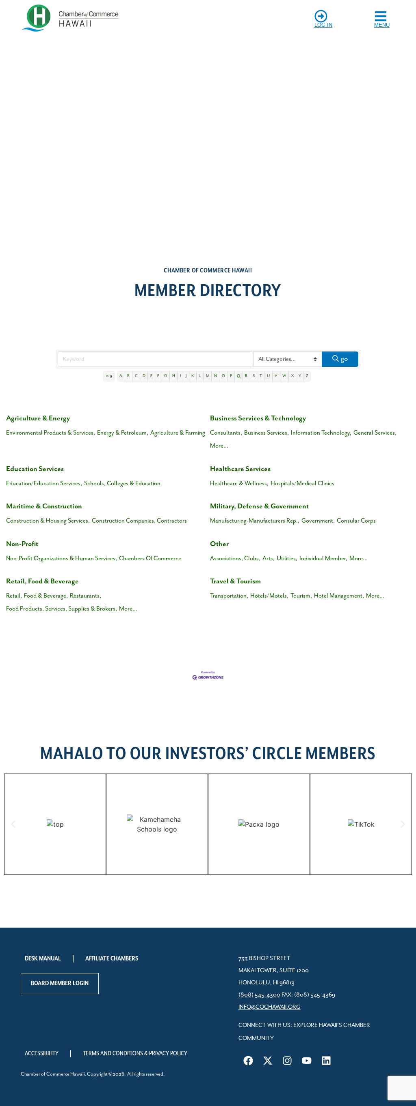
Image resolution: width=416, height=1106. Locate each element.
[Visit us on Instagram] (287, 1060)
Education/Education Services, (44, 483)
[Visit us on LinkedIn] (326, 1060)
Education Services (35, 469)
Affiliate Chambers (111, 958)
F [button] (158, 376)
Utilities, (287, 558)
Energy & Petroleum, (122, 432)
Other (219, 544)
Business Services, (266, 432)
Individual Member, (323, 558)
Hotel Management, (339, 595)
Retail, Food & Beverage (42, 581)
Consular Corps (356, 520)
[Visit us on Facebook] (248, 1060)
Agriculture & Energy (38, 418)
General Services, (374, 432)
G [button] (165, 376)
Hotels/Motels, (269, 595)
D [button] (144, 376)
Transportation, (229, 595)
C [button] (136, 376)
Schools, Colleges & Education (122, 483)
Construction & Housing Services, (48, 520)
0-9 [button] (109, 376)
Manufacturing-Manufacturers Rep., (254, 520)
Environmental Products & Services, (50, 432)
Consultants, (226, 432)
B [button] (128, 376)
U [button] (268, 376)
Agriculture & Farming (177, 432)
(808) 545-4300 (259, 995)
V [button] (276, 376)
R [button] (246, 376)
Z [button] (307, 376)
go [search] (344, 359)
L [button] (200, 376)
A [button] (120, 376)
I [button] (180, 376)
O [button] (223, 376)
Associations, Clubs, (235, 558)
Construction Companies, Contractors (139, 520)
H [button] (173, 376)
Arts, (268, 558)
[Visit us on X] (267, 1060)
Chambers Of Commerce (150, 558)
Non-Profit (22, 544)
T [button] (261, 376)
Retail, (14, 595)
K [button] (192, 376)
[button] (13, 824)
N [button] (215, 376)
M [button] (207, 376)
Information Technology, (321, 432)
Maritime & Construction (44, 506)
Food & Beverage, (46, 595)
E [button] (151, 376)
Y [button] (300, 376)
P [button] (231, 376)
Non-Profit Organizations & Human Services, (61, 558)
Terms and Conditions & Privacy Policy (135, 1053)
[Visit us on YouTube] (306, 1060)
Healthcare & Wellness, (239, 483)
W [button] (284, 376)
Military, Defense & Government (259, 506)
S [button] (254, 376)
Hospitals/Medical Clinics (302, 483)
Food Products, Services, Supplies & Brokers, (61, 608)
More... (219, 445)
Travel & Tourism (235, 581)
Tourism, (301, 595)
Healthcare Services (240, 469)
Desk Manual (43, 958)
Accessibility (41, 1053)
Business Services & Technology (258, 418)
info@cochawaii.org (269, 1007)
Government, (318, 520)
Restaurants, (85, 595)
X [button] (292, 376)
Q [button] (238, 376)
